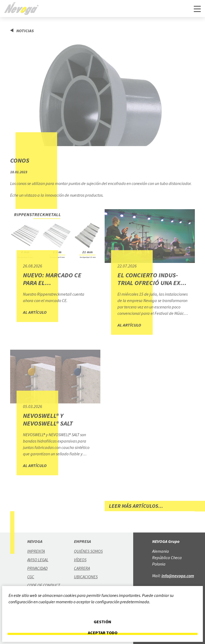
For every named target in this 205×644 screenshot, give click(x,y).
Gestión (102, 622)
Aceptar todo (102, 632)
